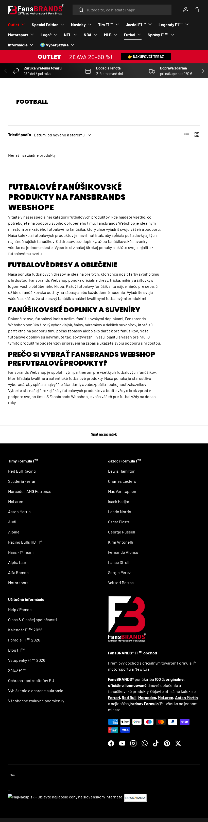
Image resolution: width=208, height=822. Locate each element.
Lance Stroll (118, 562)
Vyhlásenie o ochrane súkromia (35, 690)
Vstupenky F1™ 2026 (26, 660)
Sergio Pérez (119, 572)
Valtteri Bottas (121, 582)
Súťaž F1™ (17, 670)
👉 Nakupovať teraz (146, 57)
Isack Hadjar (118, 501)
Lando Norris (119, 511)
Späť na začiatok (104, 434)
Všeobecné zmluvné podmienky (36, 700)
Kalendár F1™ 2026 (25, 629)
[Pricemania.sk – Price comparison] (135, 796)
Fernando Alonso (123, 552)
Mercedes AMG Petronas (29, 491)
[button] (196, 9)
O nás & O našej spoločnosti (32, 619)
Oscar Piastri (119, 521)
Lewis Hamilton (121, 471)
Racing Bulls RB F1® (25, 542)
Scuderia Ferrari (22, 481)
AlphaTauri (17, 562)
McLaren (15, 501)
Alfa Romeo (18, 572)
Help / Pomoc (19, 609)
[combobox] (122, 10)
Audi (12, 521)
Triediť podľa (19, 134)
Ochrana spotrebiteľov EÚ (31, 680)
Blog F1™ (16, 650)
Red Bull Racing (22, 471)
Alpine (14, 531)
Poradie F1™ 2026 (24, 639)
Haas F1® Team (20, 552)
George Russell (121, 531)
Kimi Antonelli (120, 542)
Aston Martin (19, 511)
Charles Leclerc (122, 481)
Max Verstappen (122, 491)
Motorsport (18, 582)
